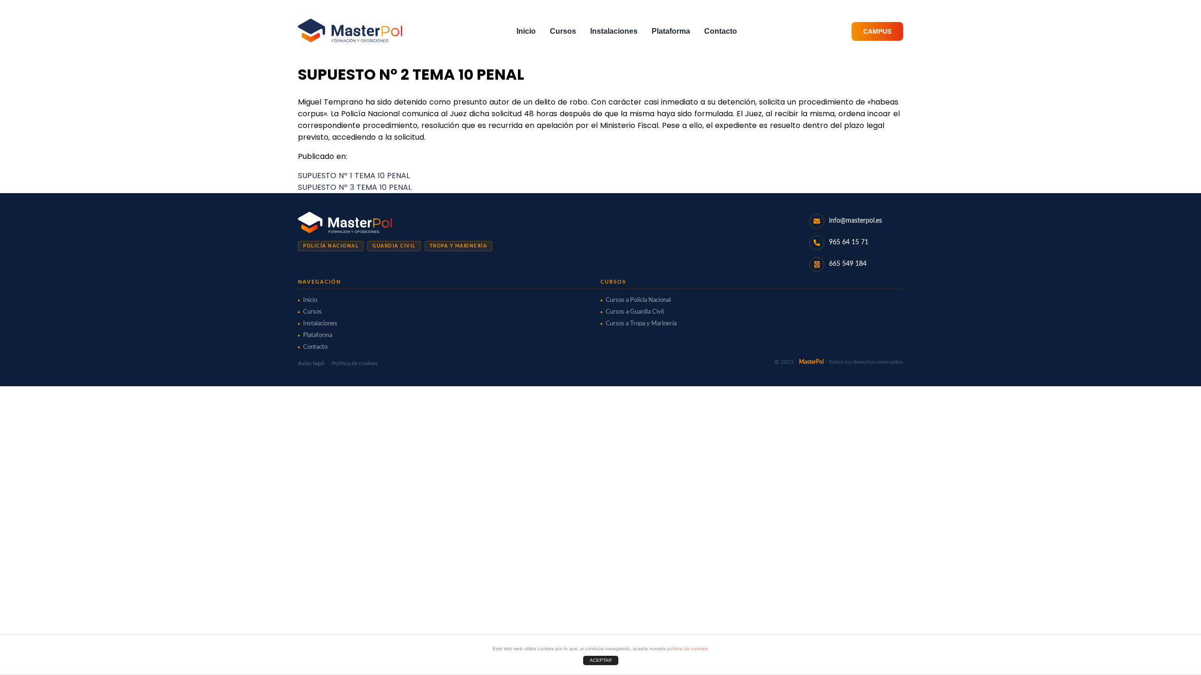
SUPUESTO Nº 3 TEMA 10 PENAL (354, 187)
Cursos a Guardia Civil (635, 312)
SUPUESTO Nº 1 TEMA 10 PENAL (354, 175)
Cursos (563, 31)
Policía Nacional (330, 246)
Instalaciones (614, 31)
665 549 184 (848, 264)
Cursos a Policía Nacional (638, 300)
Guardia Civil (394, 246)
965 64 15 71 (848, 242)
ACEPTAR (601, 660)
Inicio (526, 31)
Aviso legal (311, 363)
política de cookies (687, 648)
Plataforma (671, 31)
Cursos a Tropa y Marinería (641, 324)
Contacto (720, 31)
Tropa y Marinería (458, 246)
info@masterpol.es (855, 221)
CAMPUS (877, 31)
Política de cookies (355, 363)
